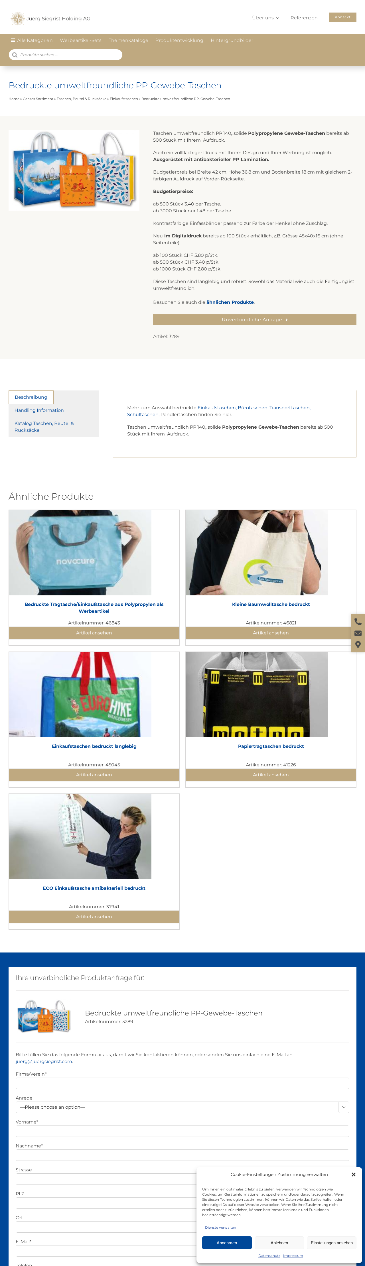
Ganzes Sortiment (38, 99)
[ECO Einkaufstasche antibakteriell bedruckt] (80, 797)
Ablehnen (279, 1242)
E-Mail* (23, 1241)
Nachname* (29, 1146)
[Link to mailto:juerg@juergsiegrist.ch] (358, 633)
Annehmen (227, 1242)
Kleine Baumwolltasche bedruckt (271, 604)
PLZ (20, 1193)
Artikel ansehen (94, 633)
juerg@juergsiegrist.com (44, 1061)
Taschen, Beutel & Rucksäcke (81, 99)
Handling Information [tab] (39, 410)
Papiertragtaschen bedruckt (271, 746)
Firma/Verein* (31, 1074)
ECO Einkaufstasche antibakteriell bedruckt (94, 888)
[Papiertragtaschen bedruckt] (257, 655)
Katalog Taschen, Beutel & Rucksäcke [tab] (44, 427)
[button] (353, 1174)
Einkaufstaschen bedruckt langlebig (94, 746)
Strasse (24, 1170)
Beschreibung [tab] (31, 397)
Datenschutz (269, 1255)
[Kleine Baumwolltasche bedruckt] (257, 513)
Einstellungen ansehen (332, 1242)
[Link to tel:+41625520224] (358, 621)
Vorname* (27, 1122)
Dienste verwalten (220, 1227)
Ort (19, 1217)
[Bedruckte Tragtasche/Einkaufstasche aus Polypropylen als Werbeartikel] (80, 513)
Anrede (24, 1098)
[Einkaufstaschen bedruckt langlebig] (80, 655)
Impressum (293, 1255)
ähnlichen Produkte (230, 302)
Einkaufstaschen (124, 99)
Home (14, 99)
